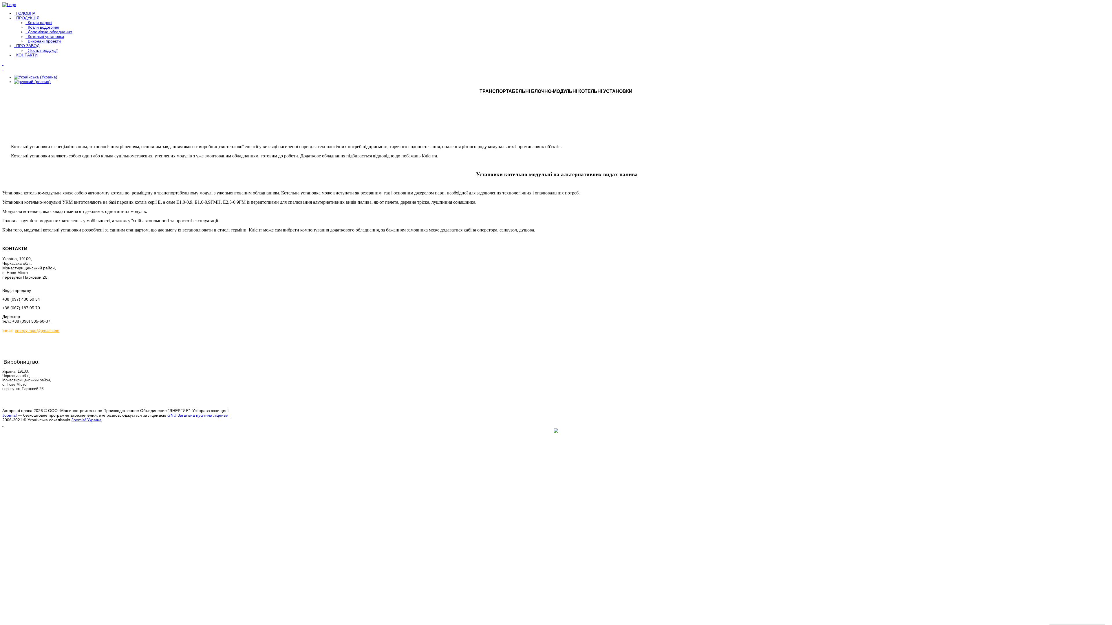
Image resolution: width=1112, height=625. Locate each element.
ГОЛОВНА (25, 13)
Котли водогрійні (43, 27)
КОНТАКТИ (27, 55)
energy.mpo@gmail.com (37, 330)
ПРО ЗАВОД (27, 45)
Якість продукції (43, 50)
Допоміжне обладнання (50, 32)
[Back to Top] (2, 424)
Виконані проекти (44, 41)
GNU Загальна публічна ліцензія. (198, 415)
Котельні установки (46, 36)
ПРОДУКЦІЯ (27, 18)
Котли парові (40, 22)
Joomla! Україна (87, 420)
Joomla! (9, 415)
